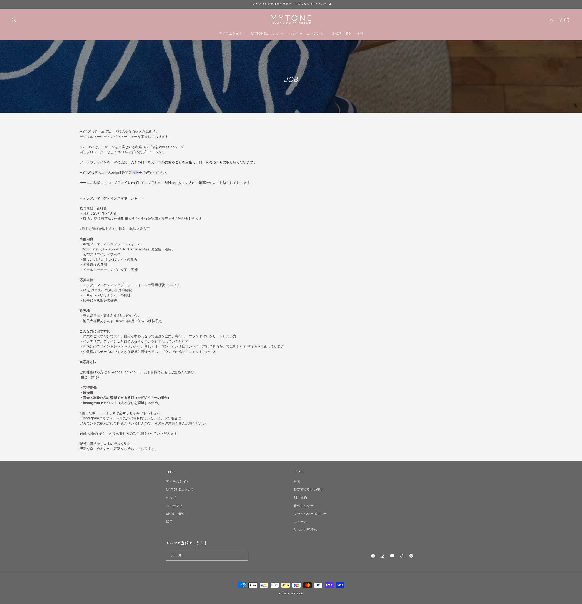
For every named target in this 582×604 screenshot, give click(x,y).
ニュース (300, 521)
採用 (169, 521)
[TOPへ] (573, 598)
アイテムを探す (177, 481)
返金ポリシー (304, 506)
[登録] (243, 555)
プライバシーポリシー (310, 514)
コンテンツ (174, 506)
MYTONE (297, 593)
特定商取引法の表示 (309, 489)
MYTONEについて (180, 489)
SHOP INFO (175, 514)
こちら (133, 172)
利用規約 (300, 498)
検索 (297, 481)
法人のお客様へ (305, 529)
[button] (14, 20)
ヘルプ (171, 498)
